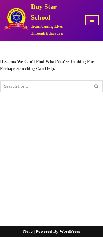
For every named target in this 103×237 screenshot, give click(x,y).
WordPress (70, 231)
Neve (28, 231)
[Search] (96, 86)
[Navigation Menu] (92, 20)
